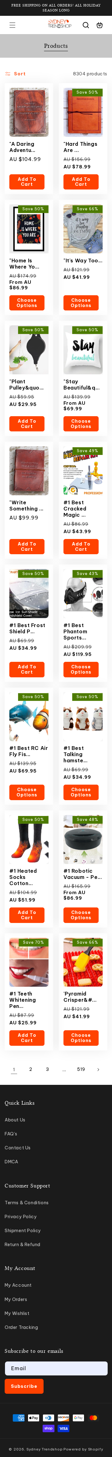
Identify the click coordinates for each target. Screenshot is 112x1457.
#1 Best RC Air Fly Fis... (28, 751)
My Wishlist (17, 1313)
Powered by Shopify (83, 1449)
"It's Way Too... (83, 260)
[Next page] (98, 1069)
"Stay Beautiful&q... (81, 384)
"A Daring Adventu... (22, 147)
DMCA (11, 1162)
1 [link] (14, 1069)
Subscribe (24, 1386)
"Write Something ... (26, 505)
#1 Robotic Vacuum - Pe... (82, 874)
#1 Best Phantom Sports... (75, 631)
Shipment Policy (23, 1230)
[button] (12, 25)
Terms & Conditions (27, 1202)
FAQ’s (11, 1134)
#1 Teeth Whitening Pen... (22, 1000)
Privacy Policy (21, 1216)
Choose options (26, 302)
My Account (18, 1285)
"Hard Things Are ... (80, 147)
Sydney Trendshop (44, 1449)
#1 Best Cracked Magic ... (74, 508)
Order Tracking (21, 1327)
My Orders (16, 1299)
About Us (15, 1120)
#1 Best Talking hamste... (75, 754)
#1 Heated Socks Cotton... (23, 877)
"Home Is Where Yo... (24, 263)
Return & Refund (22, 1244)
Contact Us (18, 1148)
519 (81, 1069)
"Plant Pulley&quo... (26, 384)
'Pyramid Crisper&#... (79, 997)
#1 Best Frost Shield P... (27, 628)
